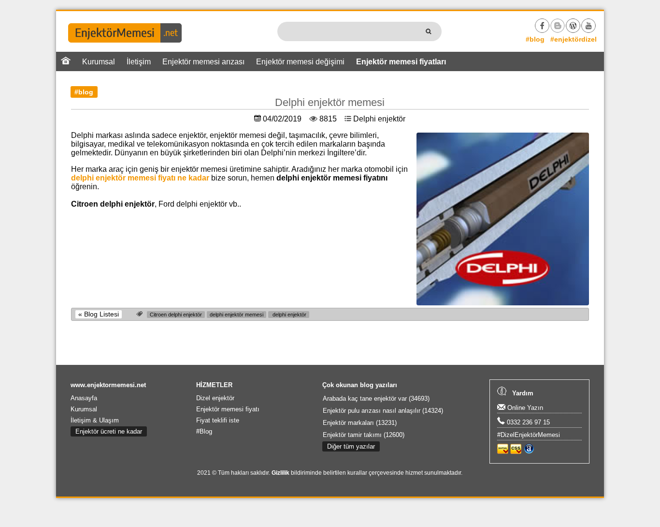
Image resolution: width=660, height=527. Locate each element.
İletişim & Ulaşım (95, 420)
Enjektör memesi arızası (203, 62)
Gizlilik (280, 472)
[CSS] (515, 451)
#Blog (204, 431)
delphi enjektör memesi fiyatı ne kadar (140, 178)
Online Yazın (524, 407)
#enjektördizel (573, 39)
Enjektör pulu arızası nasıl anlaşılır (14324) (383, 410)
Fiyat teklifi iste (217, 420)
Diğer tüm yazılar (351, 446)
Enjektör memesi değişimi (300, 62)
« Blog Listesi (98, 314)
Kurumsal (98, 62)
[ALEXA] (528, 451)
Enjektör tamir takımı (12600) (363, 434)
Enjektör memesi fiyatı (227, 409)
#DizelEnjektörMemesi (528, 434)
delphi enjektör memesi (236, 314)
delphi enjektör (288, 314)
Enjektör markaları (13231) (360, 422)
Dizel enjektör (215, 398)
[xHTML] (502, 451)
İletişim (139, 62)
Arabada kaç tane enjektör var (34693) (376, 398)
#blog (535, 39)
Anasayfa (84, 398)
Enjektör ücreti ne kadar (108, 431)
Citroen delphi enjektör (176, 314)
